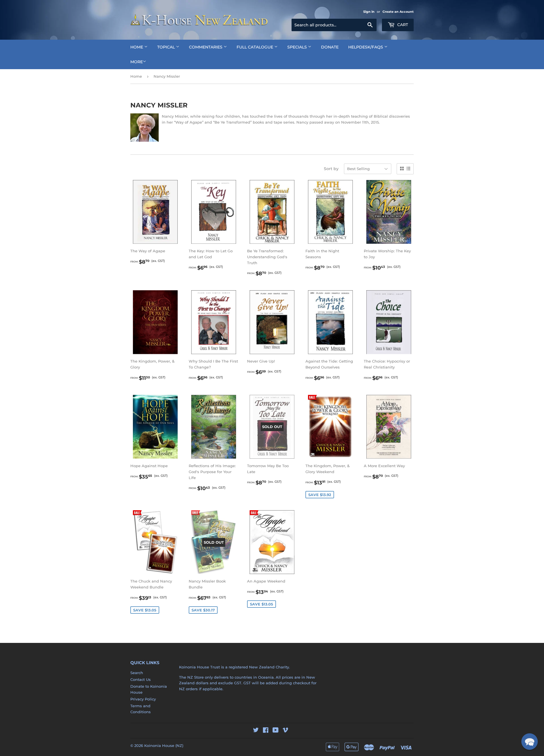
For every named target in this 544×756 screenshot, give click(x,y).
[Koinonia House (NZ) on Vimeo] (285, 731)
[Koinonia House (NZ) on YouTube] (276, 731)
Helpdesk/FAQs (366, 47)
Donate (330, 47)
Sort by (331, 168)
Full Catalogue (255, 47)
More (136, 61)
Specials (297, 47)
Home (137, 47)
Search (136, 672)
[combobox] (334, 25)
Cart (402, 24)
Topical (166, 47)
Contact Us (140, 679)
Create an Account (398, 12)
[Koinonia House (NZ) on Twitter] (256, 731)
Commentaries (206, 47)
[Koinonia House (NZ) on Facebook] (266, 731)
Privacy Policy (143, 699)
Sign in (369, 12)
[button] (529, 741)
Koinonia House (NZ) (163, 745)
